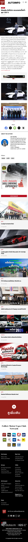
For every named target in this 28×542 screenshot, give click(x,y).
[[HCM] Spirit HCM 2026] (14, 175)
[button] (13, 78)
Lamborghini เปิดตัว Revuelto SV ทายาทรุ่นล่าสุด (13, 252)
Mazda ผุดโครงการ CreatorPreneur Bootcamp (11, 366)
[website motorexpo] (14, 434)
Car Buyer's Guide (19, 460)
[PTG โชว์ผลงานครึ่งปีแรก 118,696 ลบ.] (14, 267)
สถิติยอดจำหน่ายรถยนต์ (7, 492)
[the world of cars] (23, 434)
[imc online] (9, 439)
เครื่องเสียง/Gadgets (6, 484)
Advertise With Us (19, 485)
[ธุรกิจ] (14, 409)
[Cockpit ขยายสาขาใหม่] (14, 210)
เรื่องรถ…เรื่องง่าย (19, 473)
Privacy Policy (18, 489)
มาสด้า (8, 158)
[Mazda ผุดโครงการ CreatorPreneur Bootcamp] (14, 352)
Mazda (3, 158)
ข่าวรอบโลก (4, 503)
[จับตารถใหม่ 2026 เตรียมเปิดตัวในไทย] (14, 324)
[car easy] (23, 439)
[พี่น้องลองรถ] (19, 439)
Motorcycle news (5, 458)
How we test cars (19, 490)
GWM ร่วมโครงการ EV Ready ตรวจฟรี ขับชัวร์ (13, 309)
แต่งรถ (2, 485)
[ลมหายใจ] (19, 444)
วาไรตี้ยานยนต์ (4, 490)
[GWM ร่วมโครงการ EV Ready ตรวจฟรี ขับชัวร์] (14, 295)
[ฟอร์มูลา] (19, 434)
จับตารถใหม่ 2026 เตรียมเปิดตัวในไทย (11, 337)
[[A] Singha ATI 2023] (14, 76)
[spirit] (9, 444)
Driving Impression (6, 467)
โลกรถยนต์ (17, 467)
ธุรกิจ (3, 8)
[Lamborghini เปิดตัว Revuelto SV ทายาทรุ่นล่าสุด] (14, 238)
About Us (17, 484)
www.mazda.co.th (5, 70)
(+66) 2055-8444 (10, 533)
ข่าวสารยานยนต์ (5, 504)
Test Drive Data (5, 471)
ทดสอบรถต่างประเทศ (6, 473)
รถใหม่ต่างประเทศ (19, 457)
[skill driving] (14, 444)
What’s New (4, 457)
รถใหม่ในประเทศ (19, 458)
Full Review (18, 476)
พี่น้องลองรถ (18, 471)
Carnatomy (18, 469)
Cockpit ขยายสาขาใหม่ (7, 224)
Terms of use (18, 487)
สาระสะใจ (3, 489)
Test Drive (3, 469)
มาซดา (12, 158)
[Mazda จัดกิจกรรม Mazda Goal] (14, 381)
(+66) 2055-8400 (18, 533)
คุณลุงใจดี (17, 474)
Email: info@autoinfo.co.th (14, 534)
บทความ (2, 335)
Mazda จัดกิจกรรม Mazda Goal (9, 394)
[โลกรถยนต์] (14, 439)
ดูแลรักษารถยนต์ (5, 487)
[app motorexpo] (9, 434)
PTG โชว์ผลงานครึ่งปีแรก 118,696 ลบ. (11, 281)
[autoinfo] (2, 2)
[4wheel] (4, 439)
